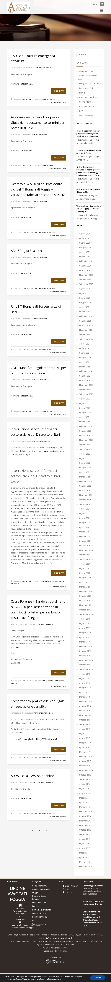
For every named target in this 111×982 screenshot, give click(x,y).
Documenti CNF (86, 88)
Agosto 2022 (84, 454)
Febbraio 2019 (85, 646)
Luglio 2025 (84, 293)
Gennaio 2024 (85, 376)
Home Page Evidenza (50, 581)
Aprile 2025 (84, 307)
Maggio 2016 (85, 798)
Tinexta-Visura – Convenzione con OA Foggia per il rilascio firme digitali (88, 209)
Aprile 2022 (84, 472)
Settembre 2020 (86, 559)
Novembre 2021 (86, 495)
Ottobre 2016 (85, 775)
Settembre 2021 (86, 504)
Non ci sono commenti (58, 102)
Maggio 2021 (85, 522)
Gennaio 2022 (85, 486)
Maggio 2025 (85, 302)
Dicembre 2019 (86, 600)
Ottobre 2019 (85, 609)
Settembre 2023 (86, 394)
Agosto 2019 (84, 619)
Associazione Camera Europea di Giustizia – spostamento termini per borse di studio (38, 122)
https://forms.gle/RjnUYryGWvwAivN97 (34, 739)
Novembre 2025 (86, 275)
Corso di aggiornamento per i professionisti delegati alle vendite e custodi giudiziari (88, 133)
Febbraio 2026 (85, 261)
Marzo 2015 (84, 862)
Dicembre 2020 (86, 545)
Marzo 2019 (84, 641)
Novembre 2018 (86, 660)
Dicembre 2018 (86, 655)
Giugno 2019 (84, 628)
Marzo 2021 (84, 531)
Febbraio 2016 (85, 811)
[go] (98, 55)
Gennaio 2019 (85, 651)
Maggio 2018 (85, 687)
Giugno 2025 (84, 298)
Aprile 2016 (84, 802)
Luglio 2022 (84, 458)
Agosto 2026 (84, 233)
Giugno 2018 (84, 683)
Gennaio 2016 (85, 816)
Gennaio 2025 (85, 321)
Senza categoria (86, 115)
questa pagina (50, 451)
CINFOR (68, 892)
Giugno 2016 (84, 793)
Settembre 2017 (86, 724)
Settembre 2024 (86, 339)
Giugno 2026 (84, 243)
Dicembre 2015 (86, 820)
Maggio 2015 (85, 852)
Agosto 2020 (84, 564)
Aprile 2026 (84, 252)
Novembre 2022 (86, 440)
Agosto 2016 (84, 784)
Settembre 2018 (86, 669)
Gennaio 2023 (85, 431)
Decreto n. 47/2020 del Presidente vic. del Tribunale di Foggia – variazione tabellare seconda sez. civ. (38, 189)
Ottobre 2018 (85, 664)
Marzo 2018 (84, 697)
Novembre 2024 (86, 330)
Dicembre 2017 (86, 710)
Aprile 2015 (84, 857)
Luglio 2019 (84, 623)
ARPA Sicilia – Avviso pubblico (32, 775)
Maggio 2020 (85, 577)
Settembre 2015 (86, 834)
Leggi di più (59, 91)
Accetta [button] (97, 977)
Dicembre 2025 (86, 270)
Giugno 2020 (84, 573)
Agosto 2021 (84, 508)
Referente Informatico (41, 68)
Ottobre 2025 (85, 279)
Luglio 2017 (84, 733)
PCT (19, 583)
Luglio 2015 (84, 843)
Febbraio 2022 (85, 481)
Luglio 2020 (84, 568)
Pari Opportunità (86, 106)
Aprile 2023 (84, 417)
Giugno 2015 (84, 848)
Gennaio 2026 (85, 265)
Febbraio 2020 (85, 591)
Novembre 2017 (86, 715)
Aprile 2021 (84, 527)
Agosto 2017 (84, 729)
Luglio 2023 (84, 403)
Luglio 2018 (84, 678)
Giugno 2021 (84, 518)
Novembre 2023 (86, 385)
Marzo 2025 (84, 311)
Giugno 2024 (84, 353)
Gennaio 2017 (85, 761)
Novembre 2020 (86, 550)
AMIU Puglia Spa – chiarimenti (33, 250)
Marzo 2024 (84, 366)
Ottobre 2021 (85, 499)
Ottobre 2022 (85, 444)
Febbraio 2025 (85, 316)
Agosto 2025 (84, 288)
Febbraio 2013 (85, 866)
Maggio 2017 (85, 742)
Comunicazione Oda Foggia (33, 99)
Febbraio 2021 (85, 536)
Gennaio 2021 (85, 541)
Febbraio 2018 (85, 701)
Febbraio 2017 (85, 756)
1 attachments (26, 84)
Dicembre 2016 (86, 765)
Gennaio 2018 (85, 706)
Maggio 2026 (85, 247)
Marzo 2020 (84, 587)
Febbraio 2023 (85, 426)
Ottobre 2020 (85, 554)
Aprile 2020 (84, 582)
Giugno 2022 (84, 463)
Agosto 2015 (84, 839)
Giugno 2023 (84, 408)
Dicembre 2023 (86, 380)
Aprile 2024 (84, 362)
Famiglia (82, 92)
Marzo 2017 (84, 752)
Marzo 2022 (84, 476)
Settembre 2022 (86, 449)
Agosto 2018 (84, 674)
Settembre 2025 (86, 284)
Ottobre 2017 (85, 719)
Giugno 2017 (84, 738)
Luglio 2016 (84, 788)
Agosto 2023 (84, 398)
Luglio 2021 (84, 513)
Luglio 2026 (84, 238)
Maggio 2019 (85, 632)
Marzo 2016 (84, 807)
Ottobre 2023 (85, 389)
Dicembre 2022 (86, 435)
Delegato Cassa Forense (52, 681)
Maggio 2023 (85, 412)
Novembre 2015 (86, 825)
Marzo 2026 (84, 256)
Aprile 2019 (84, 637)
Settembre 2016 (86, 779)
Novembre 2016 (86, 770)
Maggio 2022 (85, 467)
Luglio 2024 (84, 348)
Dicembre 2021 (86, 490)
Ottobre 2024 (85, 334)
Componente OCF (87, 71)
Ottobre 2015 (85, 830)
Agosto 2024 (84, 343)
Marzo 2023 (84, 421)
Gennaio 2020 (85, 596)
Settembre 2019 (86, 614)
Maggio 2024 (85, 357)
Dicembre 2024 (86, 325)
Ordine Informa (49, 99)
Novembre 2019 (86, 605)
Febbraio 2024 (85, 371)
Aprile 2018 (84, 692)
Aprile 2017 (84, 747)
